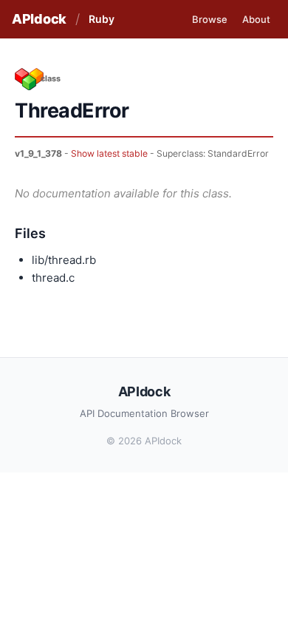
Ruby (101, 19)
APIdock (39, 19)
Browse (209, 19)
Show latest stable (109, 153)
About (256, 19)
